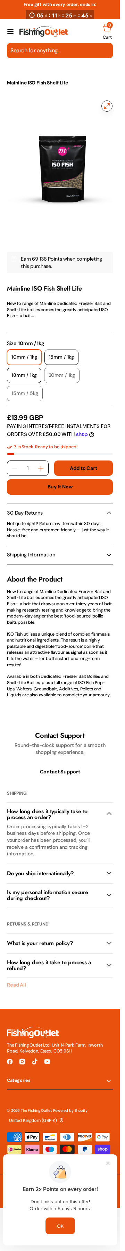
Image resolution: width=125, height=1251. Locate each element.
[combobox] (60, 50)
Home (13, 72)
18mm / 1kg (26, 370)
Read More (18, 318)
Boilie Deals (65, 72)
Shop (36, 72)
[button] (10, 31)
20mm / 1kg (64, 370)
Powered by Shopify (70, 1103)
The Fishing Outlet (36, 1103)
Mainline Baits (20, 274)
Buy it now (60, 480)
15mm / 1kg (64, 352)
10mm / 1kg (26, 352)
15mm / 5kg (27, 388)
